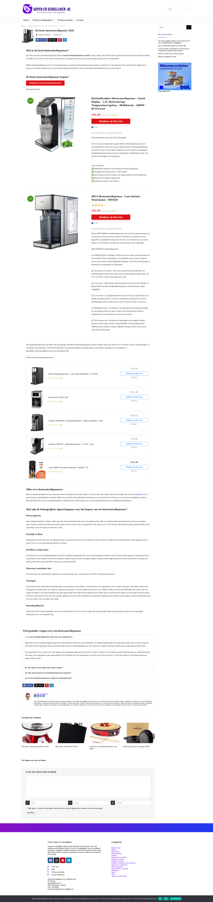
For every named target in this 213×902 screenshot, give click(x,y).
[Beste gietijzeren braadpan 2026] (139, 724)
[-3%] (55, 196)
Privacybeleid (175, 898)
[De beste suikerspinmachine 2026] (37, 724)
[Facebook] (50, 860)
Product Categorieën (42, 20)
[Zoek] (189, 9)
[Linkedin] (69, 860)
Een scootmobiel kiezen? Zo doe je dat (172, 46)
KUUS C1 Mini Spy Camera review (171, 54)
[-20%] (55, 98)
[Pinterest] (62, 860)
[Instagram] (56, 860)
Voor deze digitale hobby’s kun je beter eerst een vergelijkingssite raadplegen (174, 42)
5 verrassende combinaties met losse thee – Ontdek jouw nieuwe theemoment (174, 50)
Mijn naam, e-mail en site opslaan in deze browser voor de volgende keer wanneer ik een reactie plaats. (65, 808)
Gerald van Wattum (44, 35)
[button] (88, 637)
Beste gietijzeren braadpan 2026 (136, 746)
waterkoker (139, 494)
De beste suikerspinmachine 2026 (35, 746)
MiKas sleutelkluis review (167, 57)
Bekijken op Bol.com (110, 121)
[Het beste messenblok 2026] (71, 724)
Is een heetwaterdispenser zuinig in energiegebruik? (50, 678)
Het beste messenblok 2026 (67, 746)
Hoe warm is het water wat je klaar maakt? (45, 668)
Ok (160, 898)
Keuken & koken (33, 26)
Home (26, 20)
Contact (80, 20)
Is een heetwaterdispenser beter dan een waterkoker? (50, 637)
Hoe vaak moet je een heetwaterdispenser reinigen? (49, 673)
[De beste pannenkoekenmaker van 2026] (105, 724)
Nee (166, 898)
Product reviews (65, 20)
